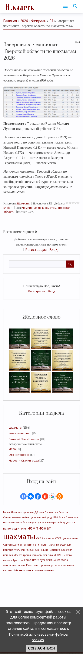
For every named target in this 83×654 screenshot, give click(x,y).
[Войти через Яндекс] (45, 496)
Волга (62, 517)
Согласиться (41, 648)
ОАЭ (38, 538)
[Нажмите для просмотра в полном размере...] (41, 101)
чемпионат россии (14, 565)
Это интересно (19, 455)
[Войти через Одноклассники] (59, 496)
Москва (18, 554)
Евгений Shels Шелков (24, 439)
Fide (15, 570)
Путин (44, 544)
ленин (36, 544)
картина (8, 570)
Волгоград (10, 528)
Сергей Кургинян (13, 544)
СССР (58, 538)
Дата (12, 449)
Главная (10, 20)
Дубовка (39, 512)
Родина (44, 549)
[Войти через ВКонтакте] (30, 496)
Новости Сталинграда (24, 460)
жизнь (70, 565)
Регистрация (37, 291)
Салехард (50, 522)
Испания (54, 544)
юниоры (37, 554)
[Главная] (19, 6)
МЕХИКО (58, 554)
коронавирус (46, 565)
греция (27, 554)
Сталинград (51, 512)
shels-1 (8, 208)
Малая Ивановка (12, 512)
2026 (24, 20)
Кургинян (19, 549)
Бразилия (66, 549)
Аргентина (48, 538)
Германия (54, 549)
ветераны (60, 565)
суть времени (70, 538)
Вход (51, 291)
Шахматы (15, 427)
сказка (68, 554)
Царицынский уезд (41, 517)
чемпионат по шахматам (36, 570)
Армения (18, 560)
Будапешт (65, 544)
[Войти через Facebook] (38, 496)
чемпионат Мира (57, 560)
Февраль (38, 20)
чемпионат (39, 528)
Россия (30, 549)
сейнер (61, 522)
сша (36, 549)
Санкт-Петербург (34, 560)
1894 (55, 517)
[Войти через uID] (23, 496)
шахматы (19, 536)
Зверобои (21, 522)
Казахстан (32, 565)
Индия (28, 544)
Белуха (32, 522)
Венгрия (8, 549)
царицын (28, 512)
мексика (48, 554)
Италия (22, 528)
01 (51, 20)
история (8, 554)
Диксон (70, 522)
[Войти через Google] (52, 496)
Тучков (40, 522)
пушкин (7, 560)
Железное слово (20, 433)
